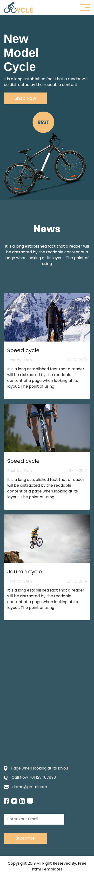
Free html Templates (59, 866)
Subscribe (25, 838)
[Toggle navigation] (85, 7)
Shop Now (25, 98)
